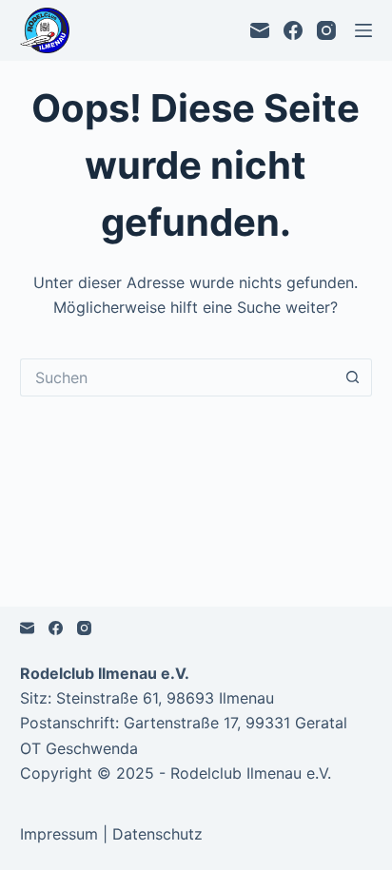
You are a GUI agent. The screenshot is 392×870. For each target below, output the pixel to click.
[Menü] (363, 30)
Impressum (59, 833)
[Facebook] (293, 30)
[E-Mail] (259, 30)
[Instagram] (326, 30)
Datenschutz (157, 833)
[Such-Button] (353, 377)
